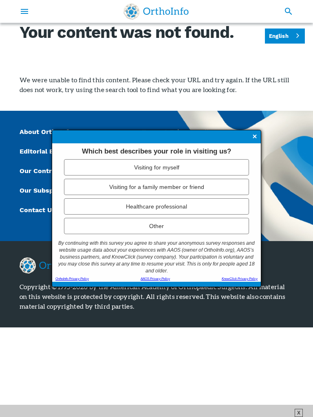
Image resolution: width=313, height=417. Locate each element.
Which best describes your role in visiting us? (156, 151)
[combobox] (285, 36)
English (279, 36)
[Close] (255, 137)
